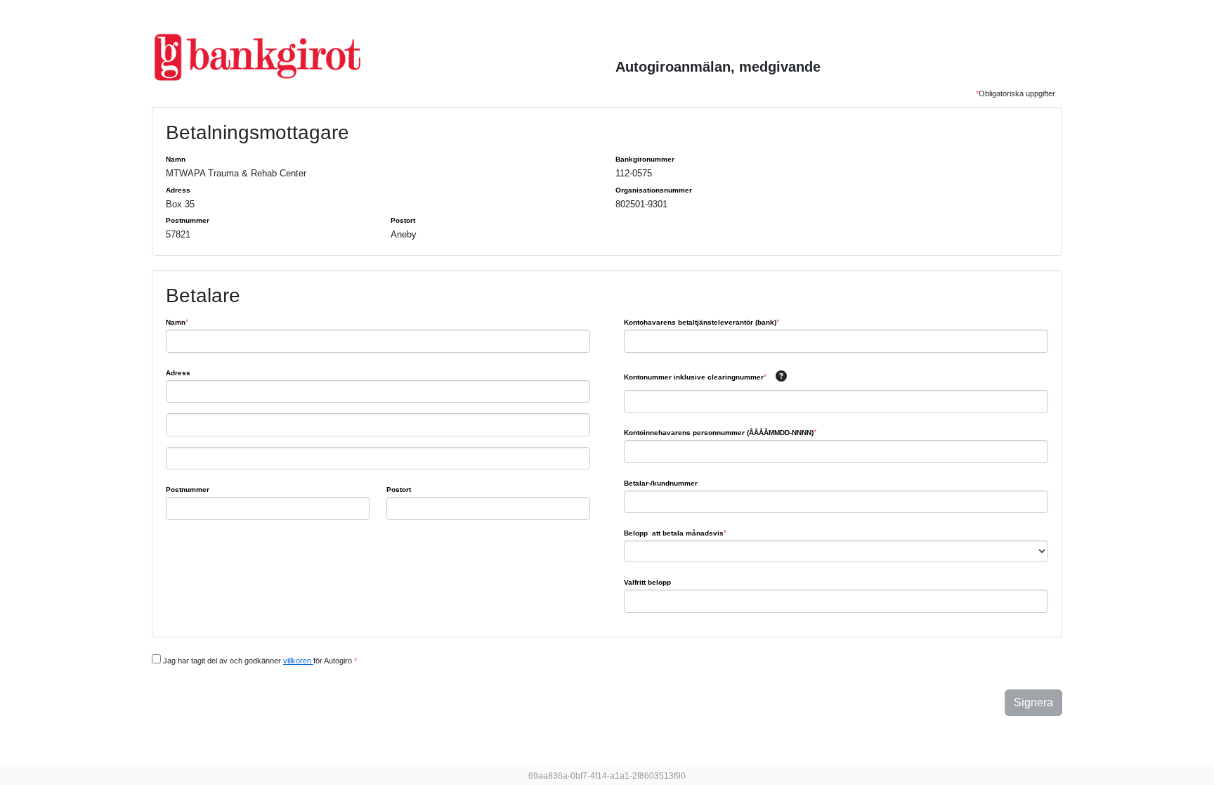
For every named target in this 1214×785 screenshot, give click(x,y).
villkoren (298, 660)
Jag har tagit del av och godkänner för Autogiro (259, 660)
